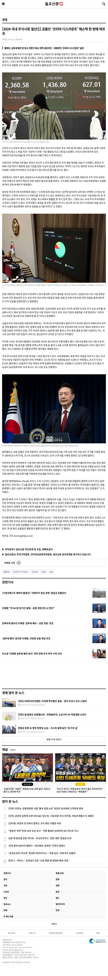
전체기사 (7, 873)
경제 (4, 19)
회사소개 (11, 933)
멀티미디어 (60, 904)
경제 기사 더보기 (54, 739)
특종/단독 (60, 873)
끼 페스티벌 (8, 916)
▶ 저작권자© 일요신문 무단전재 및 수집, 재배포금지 (27, 549)
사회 (5, 885)
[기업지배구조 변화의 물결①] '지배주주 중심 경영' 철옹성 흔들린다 (34, 592)
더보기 (54, 923)
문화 (57, 891)
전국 (5, 897)
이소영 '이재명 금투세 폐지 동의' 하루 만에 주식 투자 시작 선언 (32, 653)
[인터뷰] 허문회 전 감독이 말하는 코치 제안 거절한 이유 (34, 823)
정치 (5, 879)
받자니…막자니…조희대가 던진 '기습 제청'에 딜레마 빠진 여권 (38, 860)
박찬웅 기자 (9, 562)
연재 (5, 910)
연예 (57, 885)
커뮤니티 (32, 933)
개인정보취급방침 (55, 933)
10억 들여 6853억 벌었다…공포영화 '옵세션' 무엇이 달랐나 (36, 845)
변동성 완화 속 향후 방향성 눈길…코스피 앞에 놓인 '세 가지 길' (48, 728)
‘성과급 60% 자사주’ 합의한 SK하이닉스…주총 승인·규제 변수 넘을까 (42, 853)
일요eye (7, 904)
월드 (57, 897)
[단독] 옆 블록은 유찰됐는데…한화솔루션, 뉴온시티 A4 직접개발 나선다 (52, 714)
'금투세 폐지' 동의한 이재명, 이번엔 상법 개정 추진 (26, 638)
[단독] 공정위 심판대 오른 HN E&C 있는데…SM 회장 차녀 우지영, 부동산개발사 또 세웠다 (51, 815)
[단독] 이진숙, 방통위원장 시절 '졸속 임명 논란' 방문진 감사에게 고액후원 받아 (45, 808)
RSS (98, 933)
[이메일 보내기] (19, 563)
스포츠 (6, 891)
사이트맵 (79, 933)
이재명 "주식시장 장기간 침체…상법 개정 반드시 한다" (28, 608)
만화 (57, 910)
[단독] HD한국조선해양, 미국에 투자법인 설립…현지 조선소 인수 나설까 (52, 701)
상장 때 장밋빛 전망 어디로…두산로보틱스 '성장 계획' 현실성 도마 (39, 838)
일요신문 (54, 4)
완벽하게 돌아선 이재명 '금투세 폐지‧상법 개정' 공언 (27, 623)
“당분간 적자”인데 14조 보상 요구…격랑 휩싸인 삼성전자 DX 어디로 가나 (43, 830)
